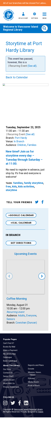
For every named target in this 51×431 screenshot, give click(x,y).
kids (14, 186)
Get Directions (21, 243)
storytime (11, 190)
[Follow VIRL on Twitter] (13, 403)
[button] (23, 16)
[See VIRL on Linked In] (26, 403)
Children (21, 145)
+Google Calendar (21, 215)
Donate (32, 369)
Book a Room (35, 385)
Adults (21, 315)
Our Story (8, 369)
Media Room (34, 382)
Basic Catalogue (11, 361)
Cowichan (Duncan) (26, 322)
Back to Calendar (17, 77)
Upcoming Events (25, 253)
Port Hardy (21, 137)
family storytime (33, 183)
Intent (40, 412)
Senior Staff (9, 376)
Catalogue (8, 357)
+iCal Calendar (21, 222)
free (8, 186)
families (18, 183)
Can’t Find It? (9, 343)
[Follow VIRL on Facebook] (20, 403)
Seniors (11, 319)
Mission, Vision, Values (35, 373)
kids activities (26, 186)
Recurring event (15, 311)
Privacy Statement (12, 387)
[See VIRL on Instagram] (6, 403)
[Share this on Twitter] (36, 202)
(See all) (32, 65)
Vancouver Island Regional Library (20, 28)
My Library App (10, 354)
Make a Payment (11, 350)
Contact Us (9, 373)
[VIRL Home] (8, 15)
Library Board (10, 380)
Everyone (31, 315)
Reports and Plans (37, 365)
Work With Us (10, 383)
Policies (32, 378)
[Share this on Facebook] (42, 202)
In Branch (19, 141)
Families (31, 145)
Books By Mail (10, 347)
